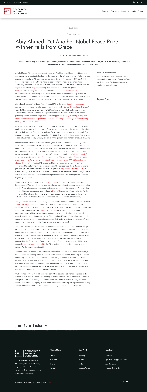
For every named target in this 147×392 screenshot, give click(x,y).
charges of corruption (48, 210)
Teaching (114, 11)
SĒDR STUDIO (53, 382)
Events (140, 11)
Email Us (109, 356)
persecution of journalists (57, 182)
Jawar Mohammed (22, 204)
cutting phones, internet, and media (73, 169)
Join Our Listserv (112, 364)
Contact (25, 2)
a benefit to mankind (68, 257)
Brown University (73, 34)
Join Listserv (17, 2)
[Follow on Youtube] (137, 2)
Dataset (124, 11)
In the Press (7, 2)
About (104, 11)
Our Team (53, 360)
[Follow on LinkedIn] (133, 2)
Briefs (134, 11)
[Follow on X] (141, 2)
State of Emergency (60, 191)
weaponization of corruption (35, 219)
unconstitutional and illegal (32, 244)
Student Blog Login (113, 368)
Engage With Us (84, 368)
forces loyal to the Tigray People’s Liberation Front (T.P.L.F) (57, 151)
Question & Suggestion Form (116, 360)
